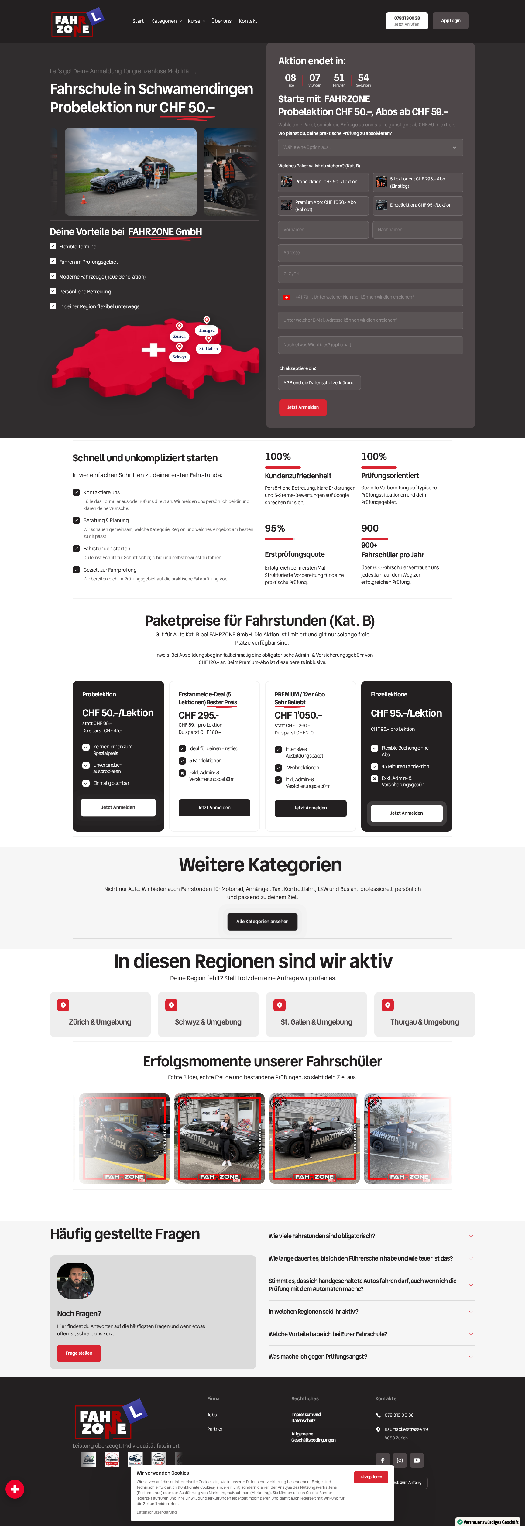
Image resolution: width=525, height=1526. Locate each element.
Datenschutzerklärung (157, 1512)
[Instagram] (400, 1460)
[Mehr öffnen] (14, 1489)
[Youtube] (417, 1460)
